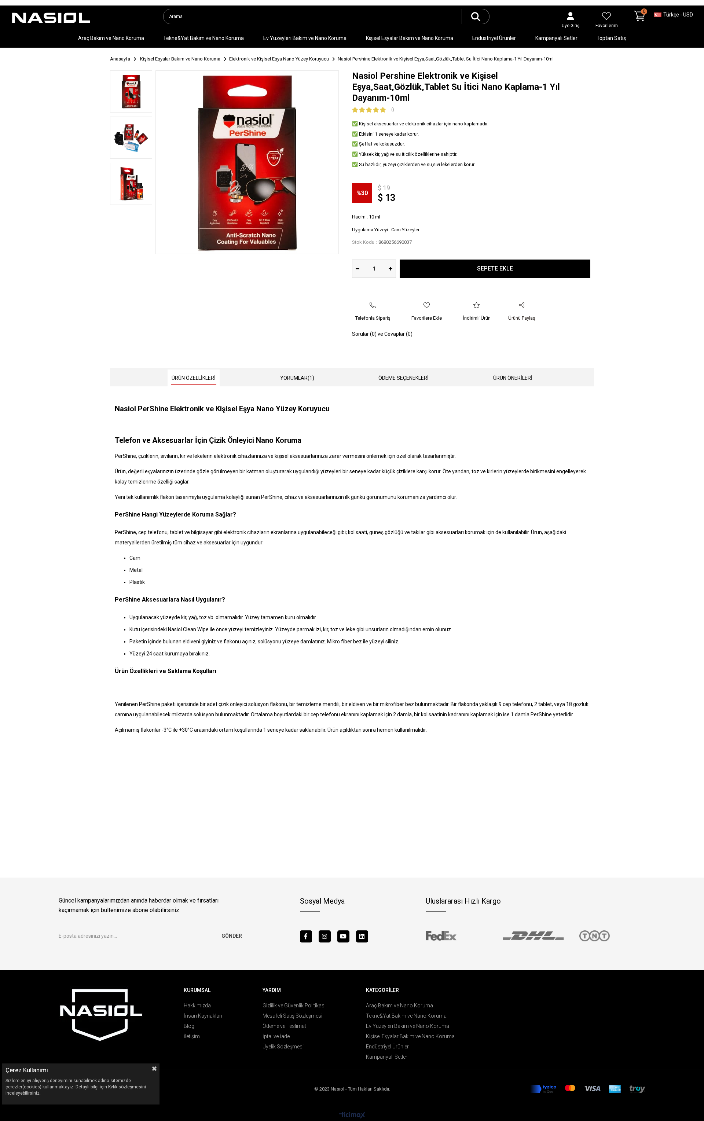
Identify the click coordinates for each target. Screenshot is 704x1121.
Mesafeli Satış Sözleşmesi (292, 1016)
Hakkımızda (197, 1005)
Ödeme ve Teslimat (284, 1026)
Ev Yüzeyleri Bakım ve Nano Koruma (304, 38)
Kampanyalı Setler (556, 38)
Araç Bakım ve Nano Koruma (111, 38)
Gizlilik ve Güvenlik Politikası (294, 1005)
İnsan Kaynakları (203, 1016)
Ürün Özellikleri (194, 378)
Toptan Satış (611, 38)
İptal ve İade (276, 1036)
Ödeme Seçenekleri (403, 378)
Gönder (231, 936)
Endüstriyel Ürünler (494, 38)
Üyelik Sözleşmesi (283, 1047)
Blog (189, 1026)
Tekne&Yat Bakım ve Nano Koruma (203, 38)
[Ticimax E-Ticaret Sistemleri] (352, 1116)
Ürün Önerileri (512, 378)
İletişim (192, 1036)
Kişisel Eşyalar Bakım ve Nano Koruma (409, 38)
